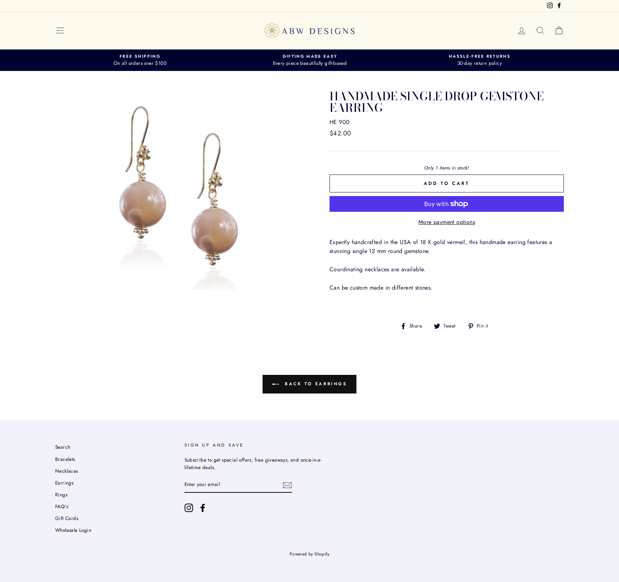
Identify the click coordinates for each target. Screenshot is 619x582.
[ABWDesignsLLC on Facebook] (202, 508)
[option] (140, 60)
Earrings (64, 482)
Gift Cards (66, 518)
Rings (61, 494)
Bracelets (65, 459)
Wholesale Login (73, 530)
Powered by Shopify (309, 554)
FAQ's (61, 506)
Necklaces (66, 470)
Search (62, 446)
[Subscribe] (287, 485)
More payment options (446, 222)
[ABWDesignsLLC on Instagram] (188, 508)
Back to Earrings (314, 384)
